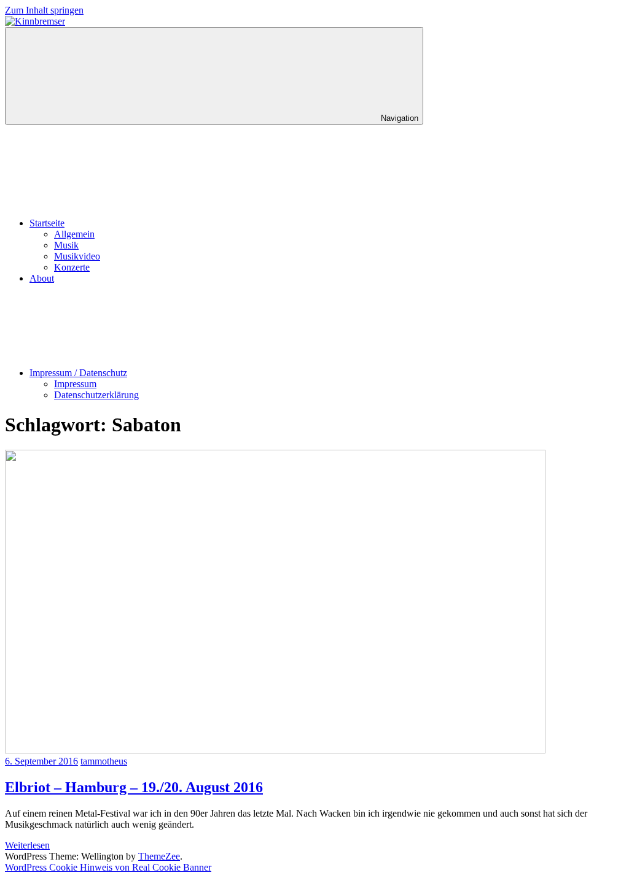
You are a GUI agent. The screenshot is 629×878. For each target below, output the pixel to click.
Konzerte (72, 267)
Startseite (46, 223)
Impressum (75, 384)
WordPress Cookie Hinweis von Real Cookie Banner (108, 867)
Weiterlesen (27, 845)
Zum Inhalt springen (44, 10)
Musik (66, 245)
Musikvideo (77, 256)
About (41, 278)
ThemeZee (159, 856)
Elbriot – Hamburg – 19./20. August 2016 (134, 787)
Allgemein (74, 234)
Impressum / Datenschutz (78, 373)
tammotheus (103, 761)
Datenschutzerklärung (96, 395)
